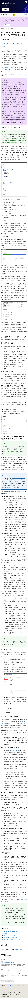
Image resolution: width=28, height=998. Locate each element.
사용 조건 (3, 996)
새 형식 (12, 117)
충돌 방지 (6, 933)
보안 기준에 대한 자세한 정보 (11, 931)
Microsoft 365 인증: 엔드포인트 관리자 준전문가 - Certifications (12, 971)
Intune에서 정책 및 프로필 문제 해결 (12, 939)
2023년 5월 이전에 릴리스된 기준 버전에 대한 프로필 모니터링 (14, 44)
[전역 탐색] (1, 14)
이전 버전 (10, 992)
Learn (2, 28)
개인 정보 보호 (4, 994)
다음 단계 (4, 46)
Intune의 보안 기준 (19, 74)
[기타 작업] (26, 28)
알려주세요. (7, 24)
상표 (8, 996)
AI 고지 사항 (3, 992)
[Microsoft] (14, 15)
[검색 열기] (22, 14)
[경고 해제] (26, 2)
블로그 (15, 992)
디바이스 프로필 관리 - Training (8, 962)
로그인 (25, 14)
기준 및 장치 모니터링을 (14, 451)
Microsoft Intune (9, 28)
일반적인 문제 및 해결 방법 (10, 937)
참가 (20, 992)
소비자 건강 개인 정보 (14, 994)
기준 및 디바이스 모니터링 (7, 42)
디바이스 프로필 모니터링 (10, 935)
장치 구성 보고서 (8, 67)
